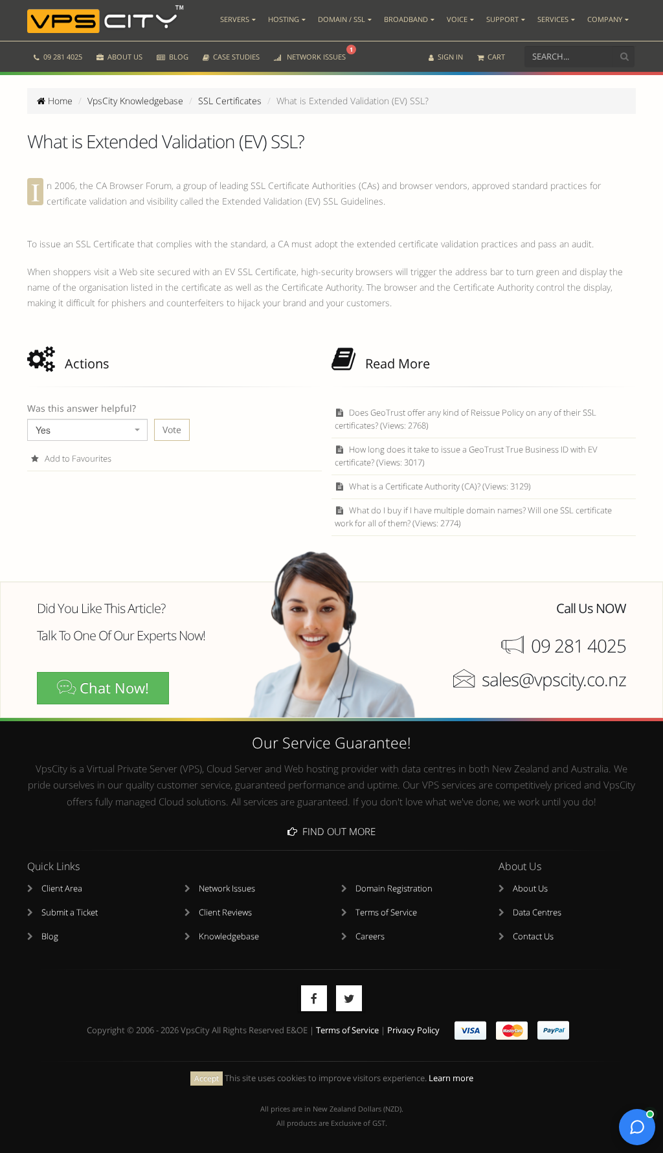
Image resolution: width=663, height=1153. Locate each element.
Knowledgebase (229, 936)
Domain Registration (394, 888)
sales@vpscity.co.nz (554, 679)
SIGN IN (449, 57)
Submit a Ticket (69, 912)
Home (59, 101)
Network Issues (227, 888)
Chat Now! (112, 688)
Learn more (451, 1078)
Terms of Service (386, 912)
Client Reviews (225, 912)
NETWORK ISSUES (317, 53)
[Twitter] (349, 998)
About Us (530, 888)
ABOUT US (124, 57)
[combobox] (87, 430)
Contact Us (533, 936)
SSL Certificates (230, 101)
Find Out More (336, 831)
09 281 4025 (61, 57)
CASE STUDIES (235, 57)
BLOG (177, 57)
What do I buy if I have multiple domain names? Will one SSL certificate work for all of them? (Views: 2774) (473, 517)
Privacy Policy (413, 1030)
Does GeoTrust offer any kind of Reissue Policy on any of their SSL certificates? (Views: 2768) (465, 419)
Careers (370, 936)
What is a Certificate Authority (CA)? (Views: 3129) (439, 486)
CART (495, 57)
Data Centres (537, 912)
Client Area (61, 888)
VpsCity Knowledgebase (135, 101)
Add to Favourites (77, 458)
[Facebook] (314, 998)
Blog (49, 936)
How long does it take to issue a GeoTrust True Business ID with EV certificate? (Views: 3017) (466, 456)
